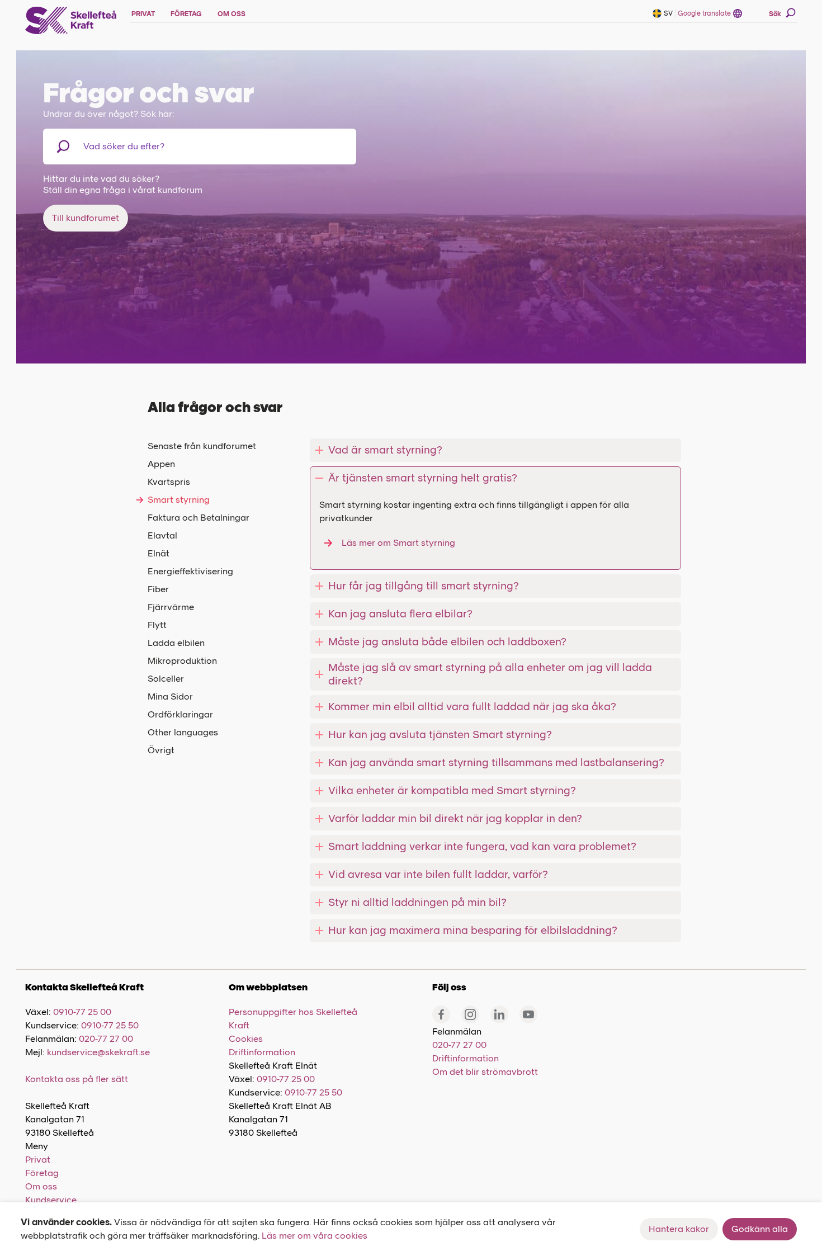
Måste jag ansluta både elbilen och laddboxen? (447, 641)
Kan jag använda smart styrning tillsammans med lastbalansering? (496, 762)
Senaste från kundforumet (202, 446)
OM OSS (231, 14)
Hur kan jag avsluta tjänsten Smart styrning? (440, 734)
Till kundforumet (85, 218)
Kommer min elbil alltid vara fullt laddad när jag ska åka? (472, 706)
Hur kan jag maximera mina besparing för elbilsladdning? (472, 930)
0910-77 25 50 (110, 1025)
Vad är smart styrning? (385, 449)
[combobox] (141, 146)
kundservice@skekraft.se (98, 1052)
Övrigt (161, 750)
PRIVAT (143, 14)
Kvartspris (169, 481)
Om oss (41, 1186)
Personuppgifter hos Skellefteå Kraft (293, 1019)
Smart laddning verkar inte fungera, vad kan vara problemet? (482, 846)
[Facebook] (441, 1014)
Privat (37, 1159)
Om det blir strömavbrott (485, 1071)
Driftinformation (262, 1052)
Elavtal (162, 535)
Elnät (158, 553)
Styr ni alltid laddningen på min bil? (417, 902)
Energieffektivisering (190, 571)
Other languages (183, 732)
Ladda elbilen (176, 643)
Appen (161, 464)
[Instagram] (470, 1014)
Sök (775, 14)
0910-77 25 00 (82, 1012)
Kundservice (51, 1199)
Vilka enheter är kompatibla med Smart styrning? (452, 790)
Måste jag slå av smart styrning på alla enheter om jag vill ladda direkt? (490, 674)
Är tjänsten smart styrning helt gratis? (422, 477)
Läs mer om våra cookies (314, 1235)
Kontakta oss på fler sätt (76, 1079)
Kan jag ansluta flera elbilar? (400, 613)
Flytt (157, 625)
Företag (42, 1173)
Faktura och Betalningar (198, 517)
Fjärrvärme (171, 607)
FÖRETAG (186, 14)
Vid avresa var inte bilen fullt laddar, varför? (438, 874)
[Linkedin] (499, 1014)
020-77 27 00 (106, 1038)
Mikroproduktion (182, 660)
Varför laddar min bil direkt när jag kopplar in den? (455, 818)
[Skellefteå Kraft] (71, 21)
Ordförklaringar (180, 714)
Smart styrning (179, 499)
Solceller (166, 678)
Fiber (158, 589)
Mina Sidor (170, 696)
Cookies (246, 1038)
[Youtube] (528, 1014)
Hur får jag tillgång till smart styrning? (423, 585)
